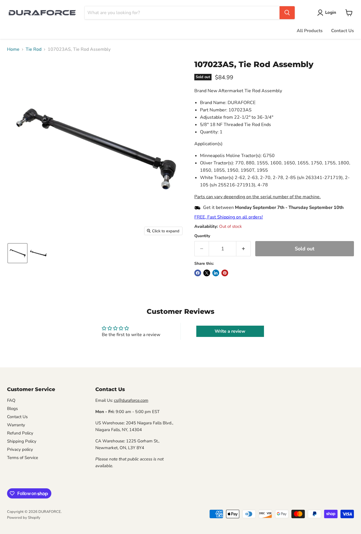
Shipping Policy (21, 441)
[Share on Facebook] (197, 273)
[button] (327, 12)
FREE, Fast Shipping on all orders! (228, 217)
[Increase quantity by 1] (243, 249)
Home (13, 49)
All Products (310, 31)
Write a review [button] (230, 331)
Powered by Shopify (23, 517)
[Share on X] (206, 273)
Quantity (202, 236)
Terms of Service (22, 457)
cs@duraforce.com (131, 400)
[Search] (287, 12)
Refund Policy (20, 433)
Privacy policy (20, 449)
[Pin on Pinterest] (224, 273)
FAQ (11, 400)
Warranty (16, 425)
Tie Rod (33, 49)
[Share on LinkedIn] (215, 273)
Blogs (12, 408)
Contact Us (342, 31)
